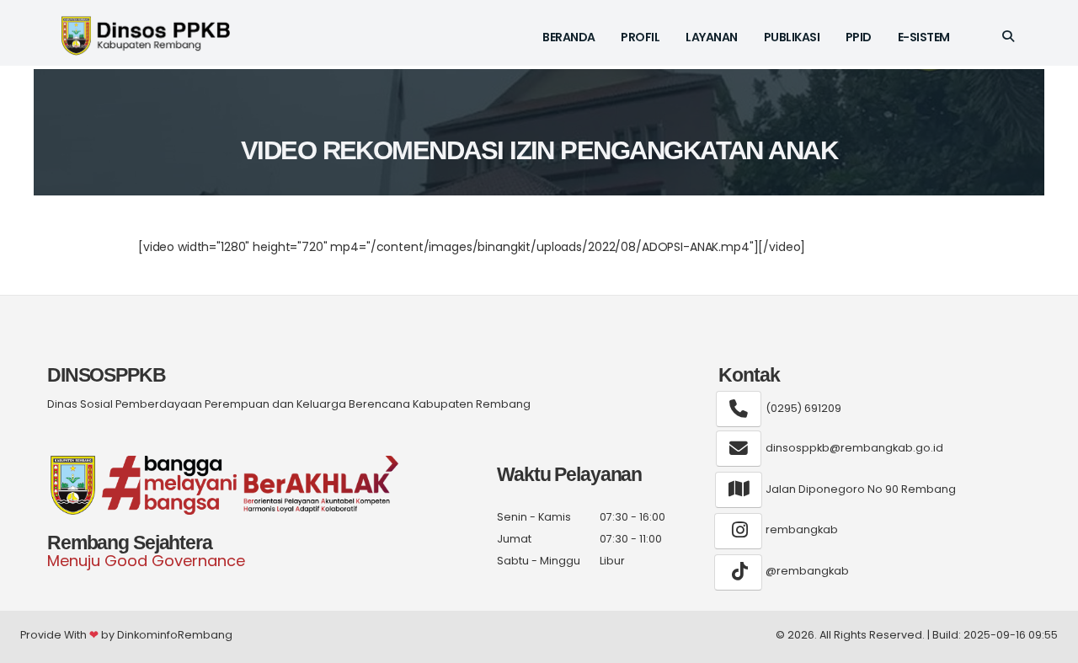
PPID (859, 37)
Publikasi (792, 37)
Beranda (568, 37)
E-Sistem (924, 37)
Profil (640, 37)
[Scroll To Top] (1048, 644)
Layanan (712, 37)
